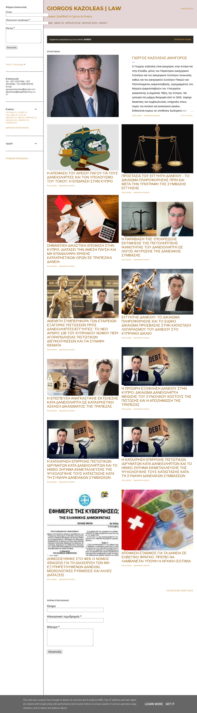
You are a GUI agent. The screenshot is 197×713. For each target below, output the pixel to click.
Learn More (154, 704)
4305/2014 (31, 118)
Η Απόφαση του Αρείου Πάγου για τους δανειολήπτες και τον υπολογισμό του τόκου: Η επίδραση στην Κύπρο (82, 177)
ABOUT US (59, 23)
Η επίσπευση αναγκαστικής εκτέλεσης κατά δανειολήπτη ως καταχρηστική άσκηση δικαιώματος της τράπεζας (82, 402)
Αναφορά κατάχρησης (17, 158)
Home (50, 23)
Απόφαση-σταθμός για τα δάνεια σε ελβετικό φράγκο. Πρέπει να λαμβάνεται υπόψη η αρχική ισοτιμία (156, 557)
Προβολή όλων (182, 39)
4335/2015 (11, 123)
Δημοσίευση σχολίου (152, 115)
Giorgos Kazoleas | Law (84, 8)
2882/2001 (11, 118)
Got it (170, 704)
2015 (22, 115)
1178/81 (22, 112)
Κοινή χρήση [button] (137, 115)
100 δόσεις (11, 112)
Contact (103, 23)
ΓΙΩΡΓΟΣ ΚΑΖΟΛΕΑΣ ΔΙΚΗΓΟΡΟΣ (159, 58)
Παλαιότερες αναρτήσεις (179, 590)
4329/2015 (23, 120)
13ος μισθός (11, 115)
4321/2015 (11, 120)
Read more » (187, 115)
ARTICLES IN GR (72, 23)
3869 (21, 118)
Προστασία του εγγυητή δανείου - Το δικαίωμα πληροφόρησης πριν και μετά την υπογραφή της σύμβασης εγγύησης (156, 182)
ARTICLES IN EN (89, 23)
